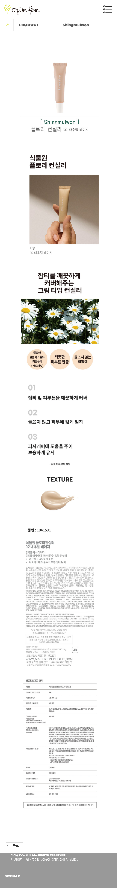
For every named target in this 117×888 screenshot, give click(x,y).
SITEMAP (12, 876)
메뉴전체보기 (107, 9)
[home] (6, 25)
